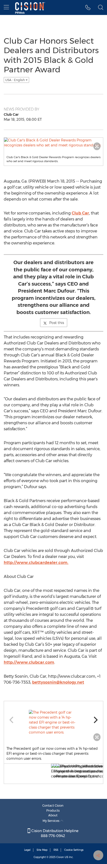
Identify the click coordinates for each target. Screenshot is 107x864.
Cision (60, 857)
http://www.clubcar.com (29, 662)
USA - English (15, 80)
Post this (56, 323)
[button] (88, 7)
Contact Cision (52, 805)
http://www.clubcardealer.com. (36, 562)
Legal (27, 850)
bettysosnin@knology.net (58, 682)
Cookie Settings (74, 850)
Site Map (42, 850)
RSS (56, 850)
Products (53, 810)
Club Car (80, 213)
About (52, 815)
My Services (51, 821)
